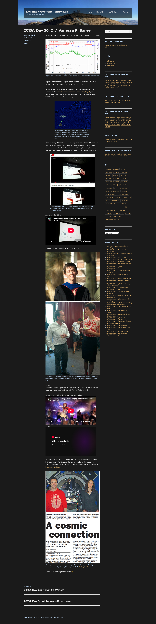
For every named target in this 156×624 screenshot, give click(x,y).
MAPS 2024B (117, 100)
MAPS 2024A (126, 100)
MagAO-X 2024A (127, 82)
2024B (125, 188)
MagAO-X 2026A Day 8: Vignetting (117, 333)
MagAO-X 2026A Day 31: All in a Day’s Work (119, 259)
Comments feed (111, 63)
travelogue (117, 216)
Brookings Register (53, 467)
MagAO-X (99, 12)
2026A (124, 191)
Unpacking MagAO (112, 219)
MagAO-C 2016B (126, 119)
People (125, 12)
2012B (108, 169)
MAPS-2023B (121, 204)
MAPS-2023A (110, 204)
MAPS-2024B (122, 207)
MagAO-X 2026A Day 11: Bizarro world (118, 325)
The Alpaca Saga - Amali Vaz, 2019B (115, 154)
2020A (109, 181)
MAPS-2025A (110, 210)
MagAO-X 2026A (110, 80)
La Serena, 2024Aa (110, 139)
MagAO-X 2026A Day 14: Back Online (117, 318)
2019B (123, 178)
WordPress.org (111, 65)
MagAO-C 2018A (120, 117)
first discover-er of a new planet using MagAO (73, 92)
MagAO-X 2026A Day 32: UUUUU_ (116, 257)
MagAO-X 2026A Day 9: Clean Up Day (117, 331)
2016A (108, 175)
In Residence (110, 252)
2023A (109, 185)
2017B (108, 178)
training (108, 216)
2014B (109, 172)
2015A (26, 43)
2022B (124, 181)
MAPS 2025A (109, 100)
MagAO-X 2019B (114, 88)
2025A (109, 191)
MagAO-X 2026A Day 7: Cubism (116, 335)
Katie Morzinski (29, 35)
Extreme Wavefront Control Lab (47, 11)
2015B (124, 172)
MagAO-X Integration (113, 200)
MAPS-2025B (121, 210)
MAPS (127, 45)
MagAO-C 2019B (110, 117)
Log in (108, 60)
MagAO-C (27, 41)
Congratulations (122, 194)
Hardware (122, 45)
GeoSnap (118, 197)
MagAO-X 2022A (110, 86)
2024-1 (115, 185)
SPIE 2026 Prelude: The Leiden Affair (118, 250)
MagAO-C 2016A (110, 121)
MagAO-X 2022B (121, 84)
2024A (123, 185)
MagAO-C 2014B (115, 123)
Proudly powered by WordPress (53, 617)
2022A (116, 181)
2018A (116, 178)
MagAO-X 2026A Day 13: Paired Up (117, 320)
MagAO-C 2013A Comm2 (112, 125)
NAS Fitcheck (119, 213)
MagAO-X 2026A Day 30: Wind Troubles (118, 261)
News (90, 12)
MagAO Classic (113, 12)
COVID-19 (109, 197)
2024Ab (117, 188)
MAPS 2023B (109, 102)
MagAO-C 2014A (126, 123)
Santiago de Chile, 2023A (124, 139)
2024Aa (109, 188)
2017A (123, 175)
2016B (116, 175)
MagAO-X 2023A (111, 84)
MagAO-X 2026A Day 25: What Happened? (119, 278)
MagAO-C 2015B (120, 121)
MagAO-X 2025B (121, 80)
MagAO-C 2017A (115, 119)
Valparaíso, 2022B (111, 141)
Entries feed (110, 62)
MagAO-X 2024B (116, 82)
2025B (116, 191)
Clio (106, 47)
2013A (116, 169)
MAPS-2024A (110, 207)
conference (110, 194)
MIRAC (109, 213)
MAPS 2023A (117, 102)
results (128, 213)
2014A (123, 169)
